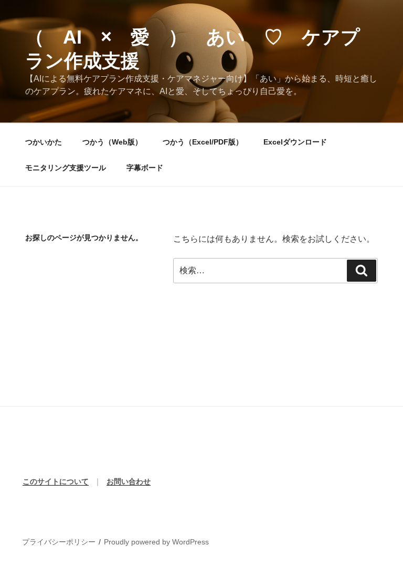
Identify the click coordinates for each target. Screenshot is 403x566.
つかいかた (43, 142)
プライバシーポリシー (59, 542)
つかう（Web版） (112, 142)
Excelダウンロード (295, 142)
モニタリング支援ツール (65, 167)
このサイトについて (56, 481)
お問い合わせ (129, 481)
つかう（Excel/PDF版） (203, 142)
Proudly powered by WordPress (156, 542)
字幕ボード (144, 167)
